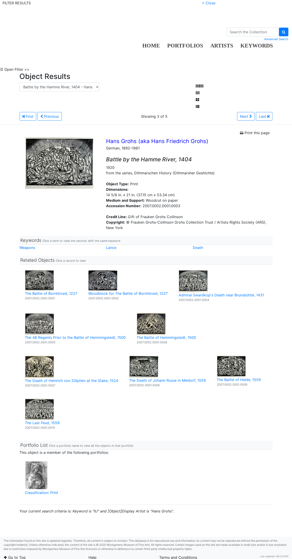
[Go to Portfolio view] (197, 99)
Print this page (256, 133)
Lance (111, 247)
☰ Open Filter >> (14, 69)
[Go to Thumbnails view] (197, 92)
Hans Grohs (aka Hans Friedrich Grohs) (157, 141)
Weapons (27, 247)
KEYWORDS (256, 46)
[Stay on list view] (197, 106)
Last (263, 116)
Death (198, 247)
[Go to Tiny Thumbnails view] (199, 86)
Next (244, 116)
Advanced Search (276, 39)
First (29, 116)
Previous (51, 116)
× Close (208, 3)
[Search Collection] (283, 32)
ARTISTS (221, 46)
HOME (151, 46)
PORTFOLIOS (185, 46)
